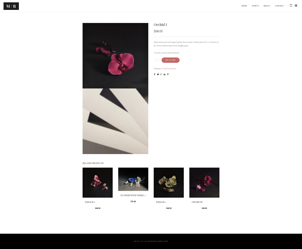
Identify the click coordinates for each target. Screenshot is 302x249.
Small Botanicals (169, 68)
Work (244, 6)
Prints (255, 6)
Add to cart (170, 60)
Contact (279, 6)
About (267, 6)
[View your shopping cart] (291, 6)
